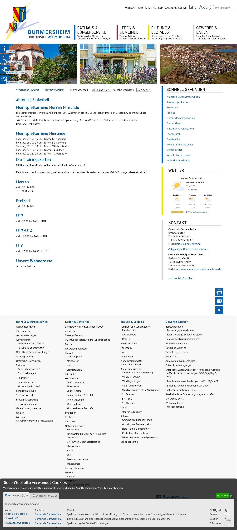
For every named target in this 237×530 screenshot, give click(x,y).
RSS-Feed (157, 7)
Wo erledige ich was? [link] (29, 386)
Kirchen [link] (69, 417)
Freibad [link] (69, 344)
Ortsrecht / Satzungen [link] (28, 360)
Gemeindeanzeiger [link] (26, 335)
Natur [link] (70, 365)
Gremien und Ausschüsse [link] (31, 343)
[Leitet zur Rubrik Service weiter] (4, 69)
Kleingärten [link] (73, 360)
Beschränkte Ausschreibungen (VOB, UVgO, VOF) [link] (193, 381)
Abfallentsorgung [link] (25, 326)
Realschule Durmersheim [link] (135, 433)
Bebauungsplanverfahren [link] (180, 330)
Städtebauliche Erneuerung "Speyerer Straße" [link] (190, 394)
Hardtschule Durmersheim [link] (136, 428)
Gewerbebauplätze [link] (176, 347)
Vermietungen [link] (74, 369)
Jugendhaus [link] (127, 356)
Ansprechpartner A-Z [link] (29, 368)
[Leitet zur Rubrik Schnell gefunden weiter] (4, 58)
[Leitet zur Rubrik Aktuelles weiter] (4, 48)
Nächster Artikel (53, 89)
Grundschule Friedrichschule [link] (137, 419)
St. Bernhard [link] (128, 394)
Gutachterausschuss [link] (177, 352)
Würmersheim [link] (74, 404)
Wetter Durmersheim (192, 178)
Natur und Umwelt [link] (75, 425)
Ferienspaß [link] (126, 347)
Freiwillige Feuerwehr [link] (76, 348)
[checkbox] (6, 495)
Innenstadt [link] (172, 356)
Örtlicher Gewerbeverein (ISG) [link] (181, 389)
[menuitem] (193, 7)
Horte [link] (124, 352)
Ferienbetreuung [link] (129, 343)
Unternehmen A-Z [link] (175, 398)
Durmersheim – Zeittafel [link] (80, 395)
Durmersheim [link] (74, 390)
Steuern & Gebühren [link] (27, 399)
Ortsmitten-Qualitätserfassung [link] (83, 441)
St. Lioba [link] (127, 398)
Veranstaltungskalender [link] (29, 408)
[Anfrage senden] (219, 304)
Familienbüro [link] (129, 330)
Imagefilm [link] (70, 412)
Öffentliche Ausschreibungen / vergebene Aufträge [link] (193, 369)
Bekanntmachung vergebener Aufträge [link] (188, 385)
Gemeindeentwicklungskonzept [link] (182, 338)
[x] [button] (231, 495)
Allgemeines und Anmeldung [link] (137, 372)
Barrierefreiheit (176, 7)
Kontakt (130, 7)
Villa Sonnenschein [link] (132, 385)
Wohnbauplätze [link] (174, 403)
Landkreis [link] (70, 421)
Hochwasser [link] (73, 429)
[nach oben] (219, 313)
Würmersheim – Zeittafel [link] (80, 408)
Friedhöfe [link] (70, 374)
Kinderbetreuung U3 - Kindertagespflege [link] (132, 362)
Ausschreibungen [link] (27, 373)
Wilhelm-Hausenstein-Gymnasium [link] (140, 437)
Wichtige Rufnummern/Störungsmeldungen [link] (34, 418)
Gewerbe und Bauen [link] (176, 343)
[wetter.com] (177, 212)
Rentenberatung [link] (26, 382)
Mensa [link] (124, 407)
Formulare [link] (23, 377)
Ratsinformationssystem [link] (31, 347)
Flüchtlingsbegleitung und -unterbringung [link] (87, 339)
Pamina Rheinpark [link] (74, 468)
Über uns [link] (127, 338)
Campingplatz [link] (74, 356)
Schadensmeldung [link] (26, 390)
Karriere (144, 7)
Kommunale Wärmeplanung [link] (180, 360)
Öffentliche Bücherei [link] (132, 411)
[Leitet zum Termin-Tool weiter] (4, 79)
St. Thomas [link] (128, 403)
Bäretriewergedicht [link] (77, 382)
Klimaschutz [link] (73, 446)
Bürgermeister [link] (23, 331)
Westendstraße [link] (175, 406)
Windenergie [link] (73, 463)
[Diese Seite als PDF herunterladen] (219, 295)
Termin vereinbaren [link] (26, 404)
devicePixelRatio (17, 513)
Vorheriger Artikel (27, 89)
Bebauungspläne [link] (174, 326)
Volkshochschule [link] (129, 441)
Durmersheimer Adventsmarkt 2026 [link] (84, 326)
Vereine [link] (70, 476)
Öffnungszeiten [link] (24, 356)
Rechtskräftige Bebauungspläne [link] (184, 334)
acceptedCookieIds (18, 522)
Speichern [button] (222, 495)
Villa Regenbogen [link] (131, 381)
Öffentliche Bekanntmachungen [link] (33, 352)
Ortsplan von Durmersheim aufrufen (188, 249)
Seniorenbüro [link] (129, 334)
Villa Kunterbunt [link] (131, 376)
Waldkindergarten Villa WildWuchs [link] (140, 389)
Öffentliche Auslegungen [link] (179, 365)
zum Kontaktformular (180, 278)
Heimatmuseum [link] (75, 399)
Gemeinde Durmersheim (48, 514)
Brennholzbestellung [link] (78, 459)
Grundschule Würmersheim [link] (136, 424)
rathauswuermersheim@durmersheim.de (198, 269)
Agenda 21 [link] (71, 331)
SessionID (12, 518)
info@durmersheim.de (188, 243)
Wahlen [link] (20, 412)
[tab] (16, 495)
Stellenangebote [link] (25, 395)
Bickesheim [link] (73, 386)
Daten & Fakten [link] (73, 335)
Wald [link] (69, 455)
